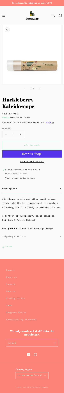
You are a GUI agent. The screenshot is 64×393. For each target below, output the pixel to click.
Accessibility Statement (21, 319)
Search (10, 270)
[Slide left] (24, 88)
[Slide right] (39, 88)
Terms (9, 305)
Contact (11, 284)
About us (11, 277)
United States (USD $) (30, 375)
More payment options (32, 161)
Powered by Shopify (40, 387)
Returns (11, 291)
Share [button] (9, 246)
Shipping (5, 117)
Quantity (6, 128)
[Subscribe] (54, 342)
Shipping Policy (16, 312)
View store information (20, 178)
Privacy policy (15, 298)
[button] (3, 15)
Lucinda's (27, 387)
